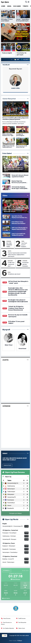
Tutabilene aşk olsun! (14, 274)
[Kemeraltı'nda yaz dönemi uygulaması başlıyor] (6, 176)
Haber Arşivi (21, 628)
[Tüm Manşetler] (28, 98)
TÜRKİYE (25, 6)
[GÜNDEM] (28, 406)
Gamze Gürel (15, 88)
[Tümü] (28, 329)
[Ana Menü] (28, 2)
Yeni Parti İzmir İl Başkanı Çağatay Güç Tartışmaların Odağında (25, 245)
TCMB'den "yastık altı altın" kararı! (11, 264)
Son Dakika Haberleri (8, 628)
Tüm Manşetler (22, 622)
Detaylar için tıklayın (15, 513)
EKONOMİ (10, 260)
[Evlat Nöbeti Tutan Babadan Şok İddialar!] (6, 222)
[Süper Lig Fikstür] (28, 519)
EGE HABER (17, 6)
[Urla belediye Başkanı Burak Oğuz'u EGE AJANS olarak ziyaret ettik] (6, 187)
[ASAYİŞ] (28, 360)
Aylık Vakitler (7, 598)
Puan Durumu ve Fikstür (6, 623)
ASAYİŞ (9, 251)
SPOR (9, 272)
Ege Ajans (5, 2)
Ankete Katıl (7, 465)
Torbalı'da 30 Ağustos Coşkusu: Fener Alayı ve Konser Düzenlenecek (16, 308)
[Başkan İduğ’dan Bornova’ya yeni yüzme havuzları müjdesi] (6, 182)
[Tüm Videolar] (28, 195)
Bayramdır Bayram (15, 69)
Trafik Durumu (22, 618)
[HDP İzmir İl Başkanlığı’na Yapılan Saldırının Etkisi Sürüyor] (6, 228)
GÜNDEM (8, 241)
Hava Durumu (6, 618)
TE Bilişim (19, 640)
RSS (5, 635)
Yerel (22, 241)
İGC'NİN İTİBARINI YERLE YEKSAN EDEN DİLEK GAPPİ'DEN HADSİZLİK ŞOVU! (9, 245)
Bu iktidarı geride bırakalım (25, 264)
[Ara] (26, 2)
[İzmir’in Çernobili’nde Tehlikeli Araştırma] (6, 234)
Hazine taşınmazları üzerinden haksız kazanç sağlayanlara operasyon (17, 254)
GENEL (9, 6)
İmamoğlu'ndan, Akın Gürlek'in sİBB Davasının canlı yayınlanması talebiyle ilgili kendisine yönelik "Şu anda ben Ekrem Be (18, 291)
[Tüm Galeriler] (28, 153)
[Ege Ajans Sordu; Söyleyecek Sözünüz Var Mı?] (6, 217)
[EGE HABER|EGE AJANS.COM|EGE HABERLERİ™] (15, 608)
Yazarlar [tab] (6, 64)
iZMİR (3, 6)
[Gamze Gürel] (15, 80)
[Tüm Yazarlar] (28, 64)
